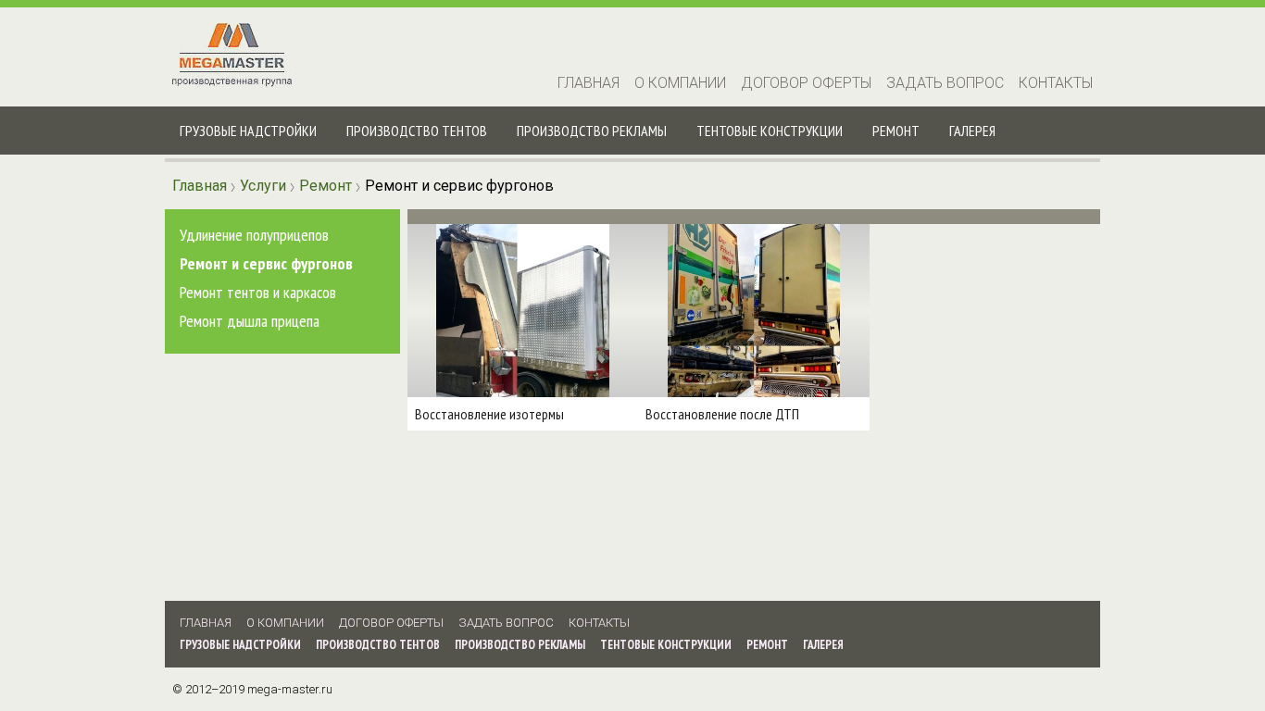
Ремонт (896, 130)
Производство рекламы (592, 130)
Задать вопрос (945, 83)
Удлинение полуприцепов (254, 234)
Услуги (263, 185)
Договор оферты (806, 83)
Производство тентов (416, 130)
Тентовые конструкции (769, 130)
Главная (588, 83)
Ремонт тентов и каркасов (258, 292)
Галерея (972, 130)
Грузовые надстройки (248, 130)
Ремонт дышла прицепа (249, 320)
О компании (680, 83)
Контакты (1056, 83)
